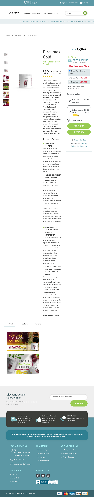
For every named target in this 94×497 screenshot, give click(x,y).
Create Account (72, 3)
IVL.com (12, 493)
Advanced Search (43, 461)
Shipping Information (69, 453)
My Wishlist (16, 482)
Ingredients (24, 324)
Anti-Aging (18, 35)
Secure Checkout (80, 140)
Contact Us (41, 457)
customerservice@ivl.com (22, 464)
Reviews (38, 324)
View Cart (15, 478)
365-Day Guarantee (69, 450)
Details (11, 324)
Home (8, 35)
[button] (48, 76)
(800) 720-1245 (19, 459)
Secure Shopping (68, 457)
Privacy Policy (42, 450)
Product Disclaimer (43, 453)
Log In (63, 3)
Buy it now (79, 132)
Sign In (14, 474)
